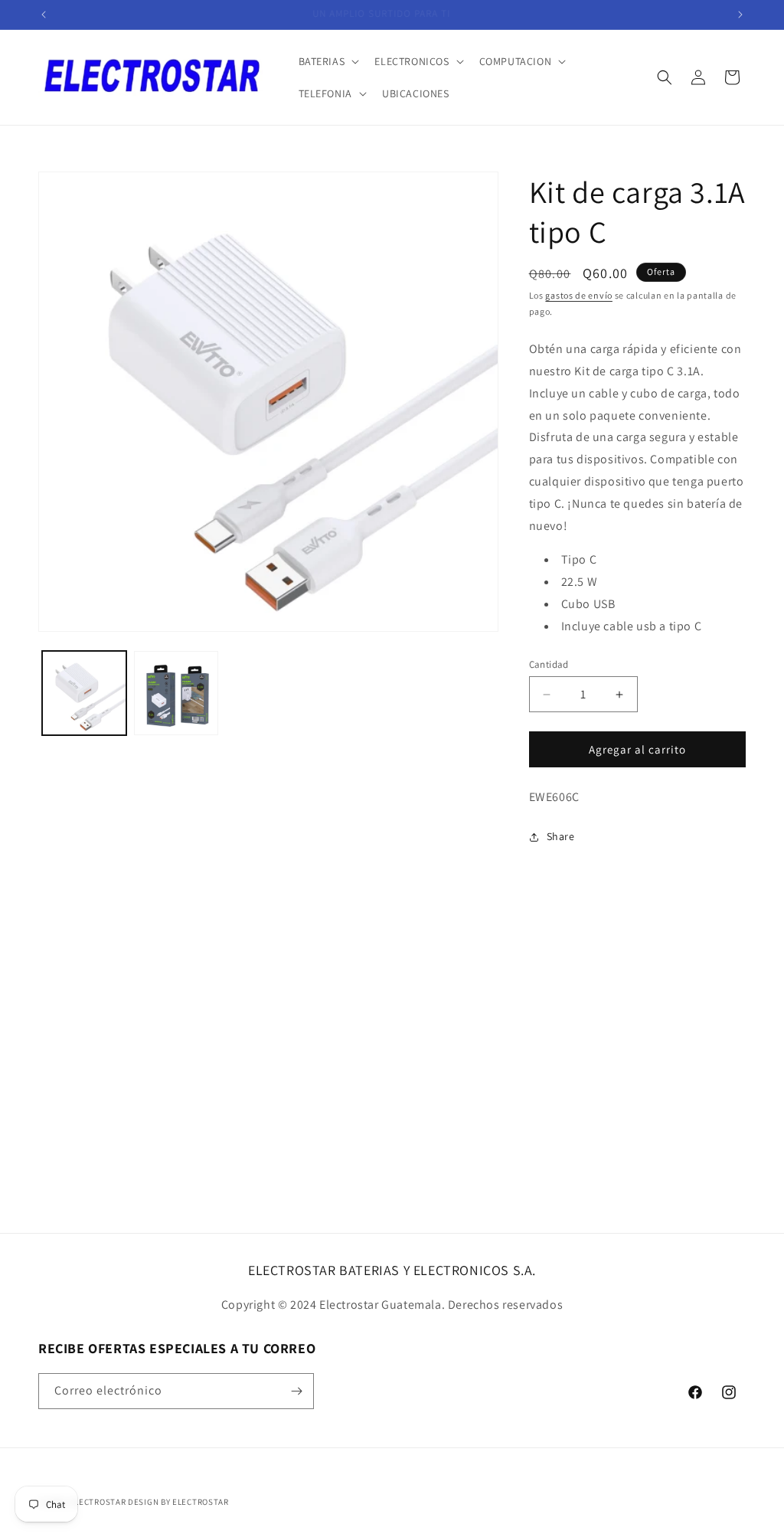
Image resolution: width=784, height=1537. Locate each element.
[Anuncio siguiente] (740, 14)
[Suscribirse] (296, 1391)
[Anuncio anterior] (43, 14)
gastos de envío (578, 295)
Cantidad (549, 664)
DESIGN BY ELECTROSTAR (178, 1501)
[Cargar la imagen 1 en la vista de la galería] (84, 693)
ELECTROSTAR (99, 1501)
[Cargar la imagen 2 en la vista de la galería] (176, 693)
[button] (327, 61)
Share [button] (561, 836)
